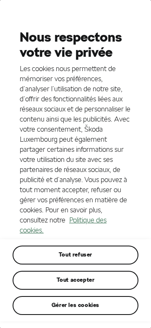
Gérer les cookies (75, 305)
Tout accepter (76, 279)
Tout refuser (75, 254)
